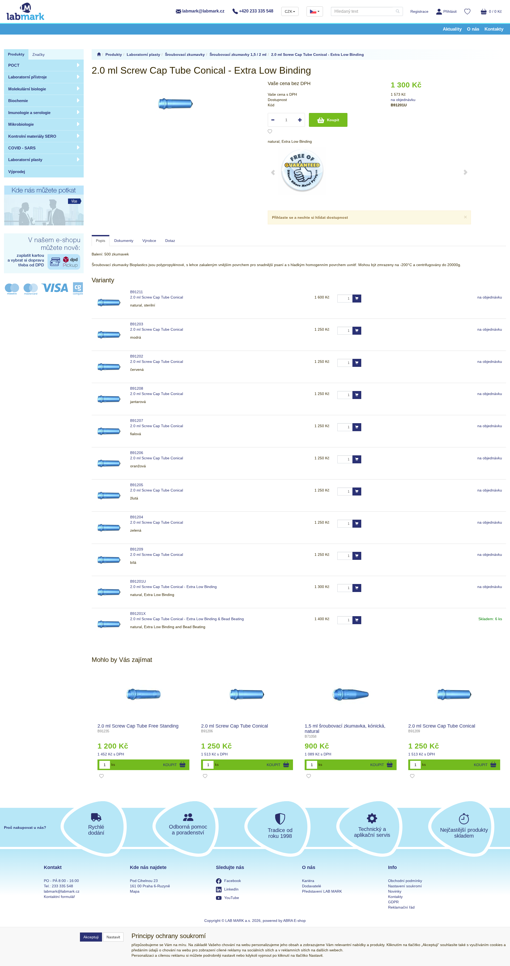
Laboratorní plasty (25, 159)
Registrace (419, 11)
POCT (13, 65)
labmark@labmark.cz (202, 11)
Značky (38, 54)
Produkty (16, 54)
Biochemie (18, 100)
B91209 (136, 549)
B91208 (136, 388)
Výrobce (149, 240)
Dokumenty (123, 240)
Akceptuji (91, 937)
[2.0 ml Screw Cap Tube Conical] (247, 694)
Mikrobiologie (21, 124)
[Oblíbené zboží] (467, 12)
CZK (288, 11)
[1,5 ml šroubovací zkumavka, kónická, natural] (351, 694)
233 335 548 (62, 886)
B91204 (136, 517)
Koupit (333, 120)
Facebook (232, 881)
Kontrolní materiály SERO (32, 136)
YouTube (231, 898)
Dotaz (170, 240)
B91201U (138, 581)
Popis (100, 240)
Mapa (134, 891)
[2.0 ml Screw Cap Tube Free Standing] (143, 694)
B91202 (136, 356)
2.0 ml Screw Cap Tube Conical (156, 297)
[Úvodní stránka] (99, 54)
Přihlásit (450, 11)
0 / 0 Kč (495, 11)
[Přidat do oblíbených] (270, 132)
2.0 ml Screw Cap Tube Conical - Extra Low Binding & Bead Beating (187, 619)
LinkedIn (231, 889)
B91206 (136, 453)
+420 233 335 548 (255, 11)
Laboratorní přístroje (27, 77)
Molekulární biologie (27, 89)
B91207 (136, 420)
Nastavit (113, 937)
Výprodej (16, 171)
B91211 (136, 292)
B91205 (136, 485)
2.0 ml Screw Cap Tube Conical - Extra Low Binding (173, 587)
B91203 (136, 324)
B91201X (138, 613)
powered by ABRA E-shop (284, 920)
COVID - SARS (22, 148)
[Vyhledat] (397, 11)
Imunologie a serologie (29, 112)
